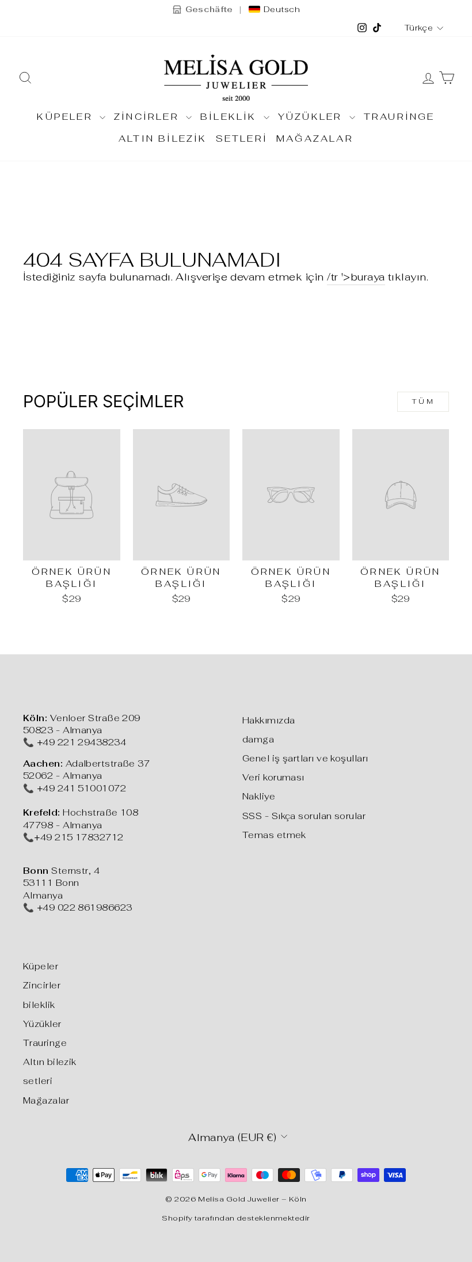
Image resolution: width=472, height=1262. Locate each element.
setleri (242, 138)
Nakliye (258, 796)
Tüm (423, 401)
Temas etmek (274, 834)
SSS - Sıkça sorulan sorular (304, 815)
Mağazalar (314, 138)
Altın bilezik (163, 138)
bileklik (230, 117)
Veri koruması (273, 777)
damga (258, 739)
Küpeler (67, 117)
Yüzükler (312, 117)
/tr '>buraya (356, 276)
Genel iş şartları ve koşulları (305, 758)
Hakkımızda (268, 720)
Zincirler (148, 117)
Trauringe (399, 117)
